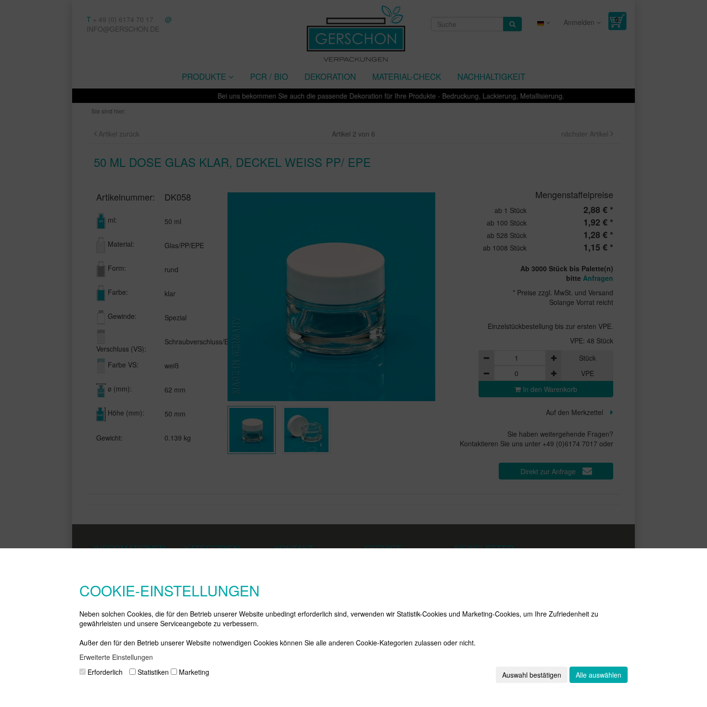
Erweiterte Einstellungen (116, 657)
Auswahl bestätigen (531, 675)
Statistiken (152, 672)
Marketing (193, 672)
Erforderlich (104, 672)
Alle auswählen (598, 675)
